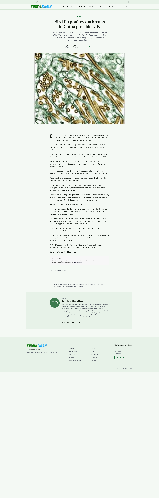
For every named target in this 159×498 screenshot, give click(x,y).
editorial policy (69, 319)
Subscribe (125, 1)
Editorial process (89, 46)
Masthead (94, 351)
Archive (107, 6)
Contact (93, 360)
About (114, 6)
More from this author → (71, 322)
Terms (125, 368)
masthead (80, 286)
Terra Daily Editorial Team (75, 46)
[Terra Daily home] (41, 6)
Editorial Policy (95, 354)
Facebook (60, 270)
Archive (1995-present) (74, 360)
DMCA (130, 368)
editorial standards (70, 286)
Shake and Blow (76, 6)
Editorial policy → (79, 262)
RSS (124, 361)
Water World (88, 6)
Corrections (94, 357)
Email (65, 270)
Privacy (118, 368)
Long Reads (99, 6)
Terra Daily (65, 6)
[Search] (127, 6)
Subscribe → (121, 357)
